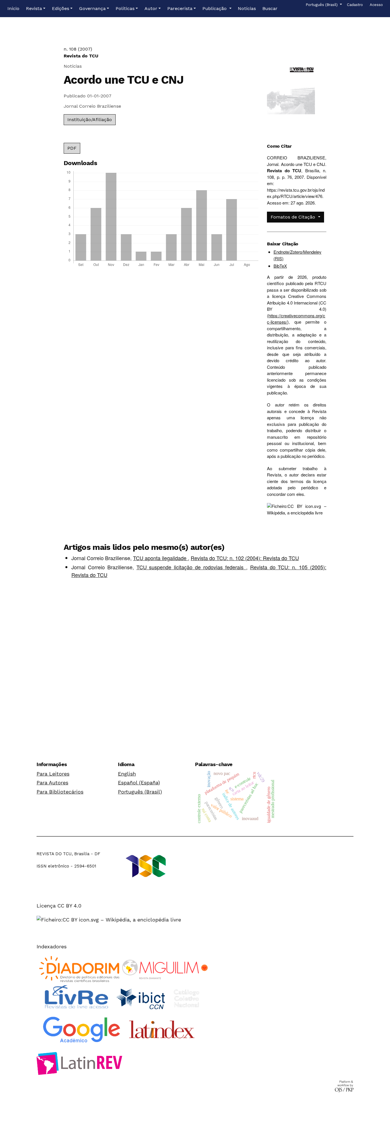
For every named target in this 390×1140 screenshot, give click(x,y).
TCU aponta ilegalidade (160, 558)
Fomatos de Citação (294, 217)
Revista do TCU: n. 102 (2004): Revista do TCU (245, 558)
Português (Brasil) (140, 792)
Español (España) (139, 783)
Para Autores (52, 783)
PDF (72, 148)
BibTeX (280, 266)
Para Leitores (53, 774)
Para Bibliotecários (60, 792)
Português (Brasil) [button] (322, 4)
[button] (36, 8)
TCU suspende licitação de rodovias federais (191, 567)
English (127, 774)
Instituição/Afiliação (89, 119)
